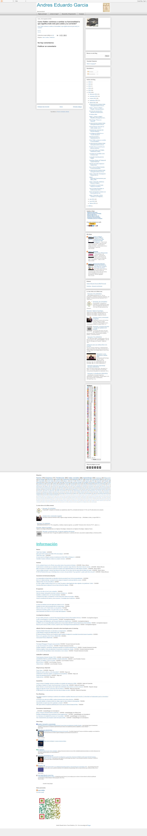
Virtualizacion (43, 501)
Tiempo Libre (81, 493)
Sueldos (49, 482)
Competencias (41, 483)
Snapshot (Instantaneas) (93, 217)
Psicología (73, 483)
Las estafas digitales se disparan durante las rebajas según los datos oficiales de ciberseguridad (57, 701)
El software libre (93, 114)
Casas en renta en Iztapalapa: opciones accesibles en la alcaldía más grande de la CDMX (56, 683)
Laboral (61, 482)
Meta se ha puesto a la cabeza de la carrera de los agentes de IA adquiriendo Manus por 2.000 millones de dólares (61, 568)
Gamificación (84, 497)
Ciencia (69, 486)
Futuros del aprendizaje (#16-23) (43, 675)
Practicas (63, 485)
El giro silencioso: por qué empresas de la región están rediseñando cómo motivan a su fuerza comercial (59, 686)
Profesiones (38, 500)
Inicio (61, 106)
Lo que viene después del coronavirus (44, 645)
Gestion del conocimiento (92, 479)
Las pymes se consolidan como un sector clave (97, 154)
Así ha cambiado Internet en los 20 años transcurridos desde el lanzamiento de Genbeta (56, 565)
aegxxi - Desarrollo (93, 251)
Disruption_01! (41, 765)
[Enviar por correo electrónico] (60, 35)
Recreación (70, 500)
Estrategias (85, 482)
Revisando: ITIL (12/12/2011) (100, 301)
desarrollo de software (65, 501)
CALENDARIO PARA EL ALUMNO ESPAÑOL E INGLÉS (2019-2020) (51, 658)
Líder (75, 492)
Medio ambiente (81, 492)
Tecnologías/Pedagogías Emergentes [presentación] (48, 644)
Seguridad (56, 493)
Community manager (77, 482)
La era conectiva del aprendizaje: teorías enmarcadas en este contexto (52, 650)
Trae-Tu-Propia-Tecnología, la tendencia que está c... (96, 189)
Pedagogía (38, 493)
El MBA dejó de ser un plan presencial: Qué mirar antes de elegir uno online (53, 690)
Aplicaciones (91, 485)
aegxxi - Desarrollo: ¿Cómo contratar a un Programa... (96, 196)
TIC (82, 479)
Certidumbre (40, 496)
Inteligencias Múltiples (47, 492)
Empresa (48, 478)
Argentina (87, 481)
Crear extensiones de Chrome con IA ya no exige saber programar (51, 611)
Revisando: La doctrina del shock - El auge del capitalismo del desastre (101, 328)
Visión (48, 501)
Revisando (92, 482)
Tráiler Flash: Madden (41, 552)
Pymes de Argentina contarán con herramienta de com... (97, 192)
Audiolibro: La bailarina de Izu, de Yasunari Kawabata (48, 594)
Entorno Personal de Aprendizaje (43, 487)
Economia (55, 482)
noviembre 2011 (94, 96)
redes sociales (45, 37)
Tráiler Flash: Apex (40, 555)
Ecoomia (109, 489)
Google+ (104, 497)
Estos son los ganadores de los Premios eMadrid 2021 (48, 636)
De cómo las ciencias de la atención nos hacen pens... (96, 111)
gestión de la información (99, 483)
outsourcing (93, 501)
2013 (89, 88)
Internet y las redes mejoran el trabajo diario (96, 164)
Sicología (93, 500)
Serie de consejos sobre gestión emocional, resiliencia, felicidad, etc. (51, 593)
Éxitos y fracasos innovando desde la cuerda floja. (47, 712)
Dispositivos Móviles (101, 489)
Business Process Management (101, 494)
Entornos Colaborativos (40, 497)
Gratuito (109, 497)
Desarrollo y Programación (69, 14)
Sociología (78, 485)
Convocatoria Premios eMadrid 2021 (44, 637)
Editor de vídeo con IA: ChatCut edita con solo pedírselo (48, 608)
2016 (89, 82)
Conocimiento (99, 485)
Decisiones (97, 486)
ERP (105, 485)
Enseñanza (107, 496)
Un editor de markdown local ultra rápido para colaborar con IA (50, 604)
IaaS (71, 490)
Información (84, 490)
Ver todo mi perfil (40, 792)
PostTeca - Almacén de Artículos (94, 286)
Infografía (106, 481)
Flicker (66, 497)
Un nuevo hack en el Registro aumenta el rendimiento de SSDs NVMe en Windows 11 (55, 557)
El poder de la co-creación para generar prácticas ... (97, 147)
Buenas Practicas (46, 489)
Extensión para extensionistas (45, 730)
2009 (89, 206)
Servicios (70, 487)
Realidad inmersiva (63, 500)
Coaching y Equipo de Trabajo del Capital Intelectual (97, 161)
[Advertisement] (59, 92)
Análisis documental (75, 494)
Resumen (50, 493)
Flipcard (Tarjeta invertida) (94, 213)
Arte (90, 494)
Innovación (38, 492)
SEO (68, 485)
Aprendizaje (87, 478)
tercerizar (54, 486)
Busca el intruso (40, 662)
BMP (93, 494)
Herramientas (44, 485)
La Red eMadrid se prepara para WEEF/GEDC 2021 (47, 632)
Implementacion (77, 490)
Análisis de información (66, 494)
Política (61, 487)
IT (67, 490)
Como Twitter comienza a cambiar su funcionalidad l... (97, 140)
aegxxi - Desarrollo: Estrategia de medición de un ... (97, 174)
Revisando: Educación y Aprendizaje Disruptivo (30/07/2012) (96, 366)
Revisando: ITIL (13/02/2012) (95, 293)
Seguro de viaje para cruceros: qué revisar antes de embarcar (50, 688)
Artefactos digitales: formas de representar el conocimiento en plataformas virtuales (55, 649)
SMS (82, 500)
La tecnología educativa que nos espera (46, 776)
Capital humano (59, 489)
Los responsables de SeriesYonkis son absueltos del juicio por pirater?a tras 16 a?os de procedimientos (59, 578)
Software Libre (47, 486)
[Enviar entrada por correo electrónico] (57, 35)
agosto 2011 (93, 102)
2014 (89, 86)
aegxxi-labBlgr (41, 790)
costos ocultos (57, 501)
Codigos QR (67, 489)
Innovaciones (106, 490)
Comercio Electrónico (60, 496)
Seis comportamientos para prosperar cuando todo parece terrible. (51, 717)
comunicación (67, 482)
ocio (89, 501)
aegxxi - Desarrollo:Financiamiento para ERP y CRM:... (97, 178)
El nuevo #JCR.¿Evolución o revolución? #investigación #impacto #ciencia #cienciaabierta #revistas (58, 617)
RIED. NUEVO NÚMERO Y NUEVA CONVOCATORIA (55, 741)
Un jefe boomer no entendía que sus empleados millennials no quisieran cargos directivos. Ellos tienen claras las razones (63, 566)
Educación (50, 479)
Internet (55, 492)
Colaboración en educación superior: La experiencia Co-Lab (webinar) (51, 673)
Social (106, 500)
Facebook (54, 483)
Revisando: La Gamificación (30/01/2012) (98, 373)
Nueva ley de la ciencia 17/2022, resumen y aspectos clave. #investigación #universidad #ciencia (58, 624)
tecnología (41, 479)
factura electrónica (73, 501)
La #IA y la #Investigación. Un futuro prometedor (47, 619)
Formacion (79, 497)
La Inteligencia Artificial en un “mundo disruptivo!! (96, 134)
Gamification (90, 497)
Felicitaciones (57, 497)
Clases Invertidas (46, 496)
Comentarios (92, 74)
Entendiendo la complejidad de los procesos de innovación (56, 731)
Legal (60, 483)
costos (85, 487)
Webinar (51, 501)
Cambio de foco (39, 677)
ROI (57, 500)
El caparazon (41, 749)
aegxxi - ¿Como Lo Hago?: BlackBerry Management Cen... (97, 117)
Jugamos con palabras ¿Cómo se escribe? (45, 660)
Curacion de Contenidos (90, 489)
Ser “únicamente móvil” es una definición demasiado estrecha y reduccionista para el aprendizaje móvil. (65, 766)
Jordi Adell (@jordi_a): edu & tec (45, 775)
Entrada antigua (77, 106)
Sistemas (79, 483)
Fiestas (63, 497)
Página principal (42, 14)
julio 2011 (92, 199)
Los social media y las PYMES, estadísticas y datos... (96, 151)
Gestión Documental (60, 490)
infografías (99, 482)
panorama (45, 494)
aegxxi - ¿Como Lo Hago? (95, 236)
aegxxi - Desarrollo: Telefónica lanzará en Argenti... (96, 182)
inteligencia (38, 494)
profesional (58, 481)
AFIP (60, 494)
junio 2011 (92, 201)
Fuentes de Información (49, 490)
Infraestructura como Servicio (95, 490)
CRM (109, 482)
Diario (80, 496)
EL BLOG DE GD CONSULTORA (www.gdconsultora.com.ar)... (97, 105)
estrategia (90, 483)
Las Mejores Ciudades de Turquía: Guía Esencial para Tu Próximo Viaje (52, 685)
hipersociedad (103, 487)
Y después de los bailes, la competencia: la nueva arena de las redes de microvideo (55, 596)
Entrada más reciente (43, 106)
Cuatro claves (39, 670)
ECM (89, 496)
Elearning (108, 479)
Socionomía (68, 493)
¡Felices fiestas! (39, 664)
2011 (89, 92)
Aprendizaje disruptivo (84, 494)
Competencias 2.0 (75, 489)
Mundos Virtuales (99, 492)
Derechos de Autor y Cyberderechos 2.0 (94, 137)
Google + (100, 497)
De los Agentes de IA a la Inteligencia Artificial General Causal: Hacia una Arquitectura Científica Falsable (60, 725)
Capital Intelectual (62, 486)
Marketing (75, 479)
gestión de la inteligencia (82, 501)
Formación (40, 490)
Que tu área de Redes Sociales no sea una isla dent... (97, 167)
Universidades (89, 493)
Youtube (80, 487)
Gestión (58, 479)
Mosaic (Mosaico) (92, 214)
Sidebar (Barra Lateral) (93, 216)
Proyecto (43, 500)
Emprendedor (41, 481)
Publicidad (54, 500)
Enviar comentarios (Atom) (63, 111)
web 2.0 (72, 481)
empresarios (66, 479)
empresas (98, 478)
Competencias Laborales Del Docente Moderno (96, 130)
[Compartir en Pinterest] (66, 35)
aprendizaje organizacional (103, 493)
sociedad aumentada (53, 494)
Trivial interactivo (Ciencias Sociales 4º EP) (46, 657)
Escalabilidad (48, 497)
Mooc (88, 492)
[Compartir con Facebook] (64, 35)
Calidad (109, 494)
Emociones (102, 496)
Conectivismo (79, 481)
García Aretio (41, 740)
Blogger (89, 825)
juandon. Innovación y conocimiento (46, 724)
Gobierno (95, 497)
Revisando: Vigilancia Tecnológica (95, 310)
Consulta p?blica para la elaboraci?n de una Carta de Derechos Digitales (52, 585)
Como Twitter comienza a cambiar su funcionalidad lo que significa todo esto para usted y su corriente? (59, 23)
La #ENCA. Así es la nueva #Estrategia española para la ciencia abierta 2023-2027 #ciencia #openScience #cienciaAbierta (63, 622)
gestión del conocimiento (93, 487)
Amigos (39, 489)
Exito (53, 497)
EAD (93, 481)
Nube (49, 485)
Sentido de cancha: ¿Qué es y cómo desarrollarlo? (47, 672)
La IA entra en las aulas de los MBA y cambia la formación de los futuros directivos (54, 699)
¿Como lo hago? (54, 14)
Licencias (61, 492)
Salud (89, 500)
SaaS (85, 500)
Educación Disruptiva (95, 496)
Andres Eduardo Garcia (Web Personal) (96, 283)
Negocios (65, 481)
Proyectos (48, 500)
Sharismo (72, 485)
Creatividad (67, 496)
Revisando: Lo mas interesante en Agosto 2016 (102, 355)
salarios (105, 482)
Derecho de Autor (105, 486)
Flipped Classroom (72, 497)
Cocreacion (53, 496)
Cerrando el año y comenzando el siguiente (52, 516)
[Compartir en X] (63, 35)
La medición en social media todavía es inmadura (96, 186)
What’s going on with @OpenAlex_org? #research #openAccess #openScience (53, 621)
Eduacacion (107, 478)
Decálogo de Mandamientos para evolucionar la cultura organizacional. (52, 714)
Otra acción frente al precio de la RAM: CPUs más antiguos (49, 553)
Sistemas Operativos (99, 500)
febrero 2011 (93, 203)
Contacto (81, 14)
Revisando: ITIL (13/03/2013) (95, 337)
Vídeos (94, 493)
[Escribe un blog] (61, 35)
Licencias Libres (68, 492)
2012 (89, 90)
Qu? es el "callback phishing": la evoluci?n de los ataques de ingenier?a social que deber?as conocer (58, 580)
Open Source (66, 483)
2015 (89, 84)
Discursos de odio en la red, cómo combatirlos (46, 591)
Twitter (84, 483)
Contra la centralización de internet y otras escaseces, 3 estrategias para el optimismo (55, 598)
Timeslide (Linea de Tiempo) (94, 218)
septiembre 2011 (94, 100)
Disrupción (85, 496)
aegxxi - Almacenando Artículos (96, 263)
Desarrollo (76, 496)
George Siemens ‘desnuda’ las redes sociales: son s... (96, 127)
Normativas (106, 492)
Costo (82, 489)
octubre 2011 (93, 98)
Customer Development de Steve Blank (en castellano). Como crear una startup (100, 266)
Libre (58, 487)
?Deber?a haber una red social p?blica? (45, 581)
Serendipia (62, 493)
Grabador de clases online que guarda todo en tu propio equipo (50, 606)
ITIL (108, 485)
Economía (48, 483)
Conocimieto (90, 486)
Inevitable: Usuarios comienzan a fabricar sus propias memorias (50, 558)
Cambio (53, 489)
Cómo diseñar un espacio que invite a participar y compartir (49, 702)
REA (66, 487)
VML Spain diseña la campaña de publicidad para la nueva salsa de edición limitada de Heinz (57, 704)
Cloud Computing (76, 486)
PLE (45, 482)
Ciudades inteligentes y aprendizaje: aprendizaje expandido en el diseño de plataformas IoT (56, 647)
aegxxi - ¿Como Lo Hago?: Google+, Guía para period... (96, 108)
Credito (72, 496)
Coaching (84, 486)
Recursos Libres (76, 500)
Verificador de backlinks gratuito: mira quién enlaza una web (49, 609)
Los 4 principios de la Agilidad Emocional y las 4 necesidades (50, 716)
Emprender (99, 481)
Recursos (45, 493)
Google (53, 487)
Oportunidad (39, 482)
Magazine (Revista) (92, 212)
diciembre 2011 (93, 94)
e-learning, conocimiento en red (45, 755)
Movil (92, 492)
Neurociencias (39, 486)
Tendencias (52, 37)
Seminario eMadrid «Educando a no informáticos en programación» (51, 630)
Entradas (91, 71)
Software (75, 493)
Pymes (38, 478)
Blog (103, 479)
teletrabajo (85, 485)
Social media (50, 481)
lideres (109, 487)
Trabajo (75, 487)
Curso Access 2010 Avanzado (100, 252)
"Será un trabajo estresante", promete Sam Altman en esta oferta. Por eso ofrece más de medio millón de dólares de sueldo (63, 570)
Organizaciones (56, 485)
